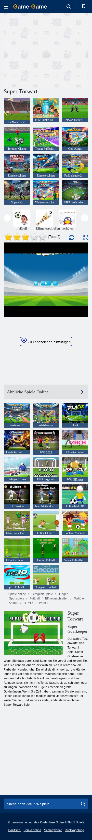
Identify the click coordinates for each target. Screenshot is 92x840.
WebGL (43, 603)
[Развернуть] (85, 237)
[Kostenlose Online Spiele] (30, 6)
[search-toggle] (68, 6)
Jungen (63, 594)
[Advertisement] (45, 49)
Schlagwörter (53, 830)
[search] (83, 803)
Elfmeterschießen (56, 598)
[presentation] (7, 217)
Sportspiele (16, 598)
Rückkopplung (74, 830)
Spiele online (17, 594)
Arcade (13, 603)
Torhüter (79, 598)
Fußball (34, 598)
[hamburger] (6, 6)
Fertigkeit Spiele (42, 594)
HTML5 (28, 603)
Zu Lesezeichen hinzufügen (49, 342)
